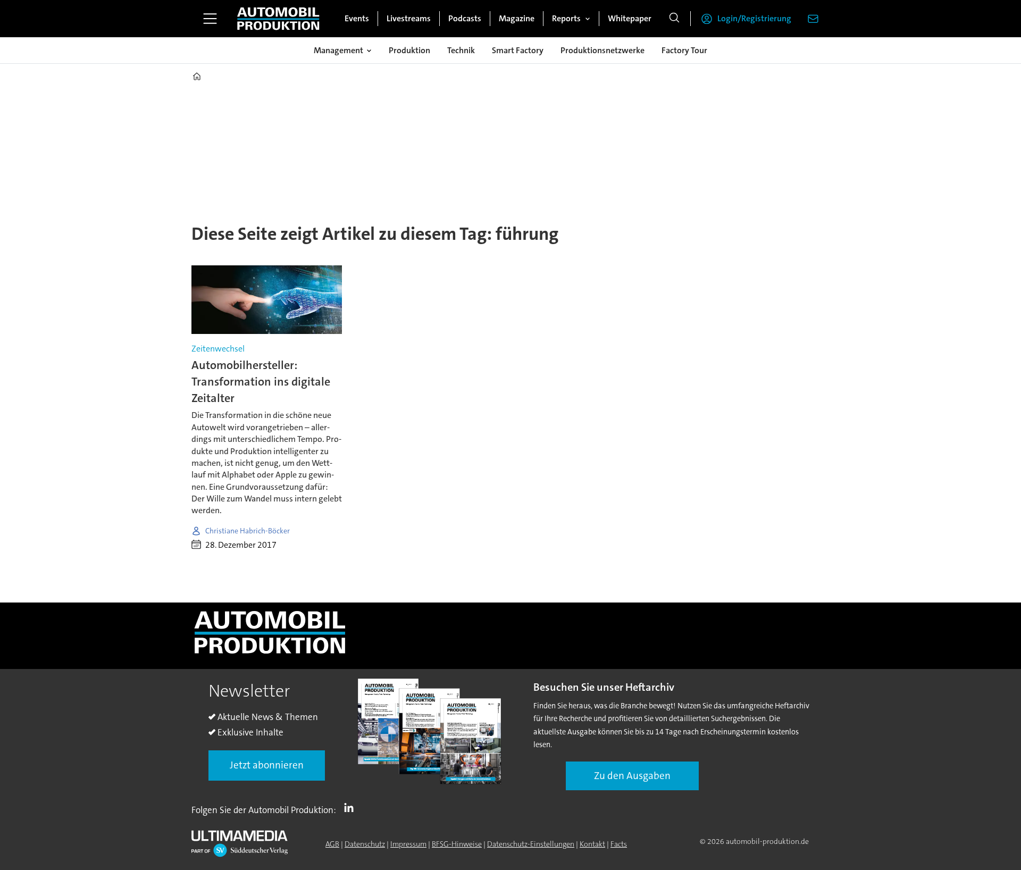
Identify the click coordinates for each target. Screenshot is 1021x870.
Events (357, 18)
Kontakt (592, 844)
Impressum (408, 844)
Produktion (409, 50)
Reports (566, 18)
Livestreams (409, 18)
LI (351, 807)
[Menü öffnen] (210, 18)
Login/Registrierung (754, 18)
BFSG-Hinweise (457, 844)
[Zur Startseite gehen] (278, 18)
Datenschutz (365, 844)
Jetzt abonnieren (267, 765)
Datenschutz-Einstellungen (530, 844)
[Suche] (674, 18)
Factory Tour (684, 50)
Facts (618, 844)
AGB (332, 844)
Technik (461, 50)
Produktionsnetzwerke (602, 50)
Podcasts (464, 18)
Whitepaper (629, 18)
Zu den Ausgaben (632, 775)
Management (338, 50)
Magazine (516, 18)
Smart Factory (517, 50)
